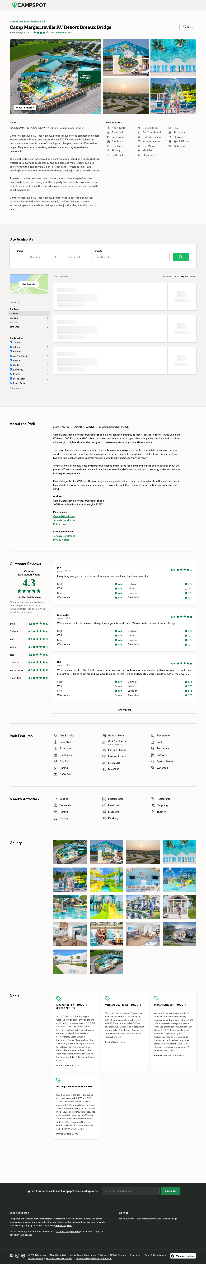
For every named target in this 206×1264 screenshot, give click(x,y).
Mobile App (75, 1255)
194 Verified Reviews (61, 32)
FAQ (64, 1255)
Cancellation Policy (64, 516)
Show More (124, 709)
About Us (54, 1255)
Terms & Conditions (64, 520)
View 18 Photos (25, 107)
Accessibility (135, 1255)
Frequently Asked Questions (158, 1218)
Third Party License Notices (59, 1258)
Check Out (74, 257)
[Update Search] (181, 257)
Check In (35, 257)
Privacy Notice (61, 539)
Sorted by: (168, 276)
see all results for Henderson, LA (28, 21)
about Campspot (63, 1225)
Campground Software (95, 1255)
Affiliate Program (118, 1255)
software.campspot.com (68, 1231)
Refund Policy (61, 524)
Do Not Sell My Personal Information (94, 1258)
